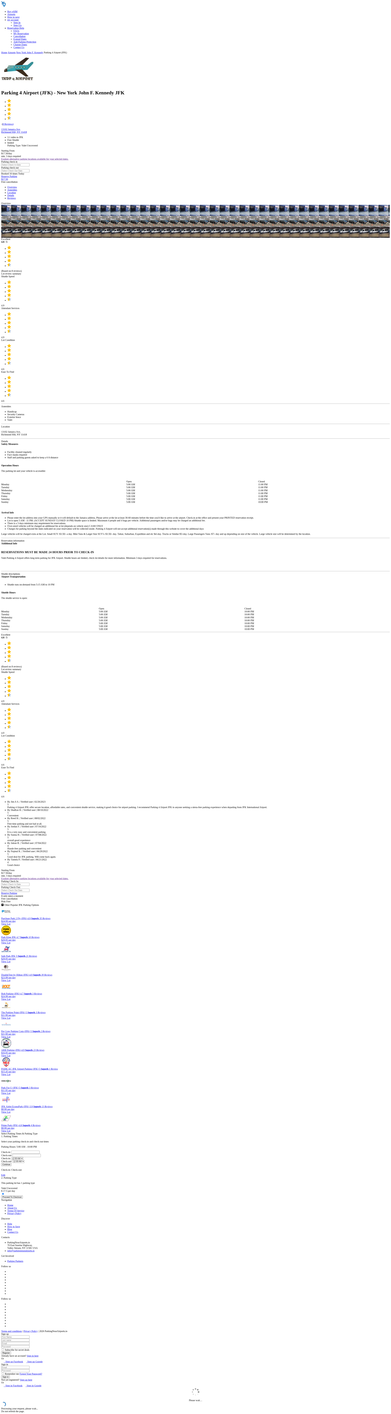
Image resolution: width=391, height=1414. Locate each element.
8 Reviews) (8, 124)
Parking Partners (15, 1261)
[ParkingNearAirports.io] (20, 6)
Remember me (11, 1374)
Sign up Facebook (13, 1361)
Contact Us (18, 47)
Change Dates (20, 44)
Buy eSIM (12, 11)
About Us (12, 1208)
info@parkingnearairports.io (21, 1250)
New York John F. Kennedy (29, 52)
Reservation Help (15, 28)
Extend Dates (19, 39)
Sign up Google (34, 1361)
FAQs (16, 31)
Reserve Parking (9, 893)
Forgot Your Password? (31, 1374)
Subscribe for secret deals (16, 1350)
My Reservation (21, 33)
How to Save (13, 1226)
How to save (13, 17)
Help (9, 1224)
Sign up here (26, 1380)
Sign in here (32, 1356)
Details (10, 195)
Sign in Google (33, 1385)
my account (12, 20)
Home (4, 52)
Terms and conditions (11, 1331)
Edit (3, 1175)
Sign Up (17, 25)
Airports (11, 14)
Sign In (16, 22)
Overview (12, 187)
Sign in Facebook (13, 1385)
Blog (9, 1229)
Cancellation (19, 36)
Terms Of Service (15, 1210)
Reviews (11, 198)
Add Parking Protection (24, 42)
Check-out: (7, 1155)
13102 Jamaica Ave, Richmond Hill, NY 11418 (14, 130)
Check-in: (6, 1152)
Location (11, 192)
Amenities (12, 190)
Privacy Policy (14, 1213)
